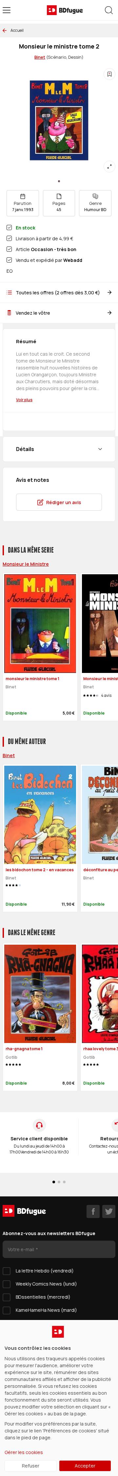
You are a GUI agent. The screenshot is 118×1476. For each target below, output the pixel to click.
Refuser (30, 1466)
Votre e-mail (21, 1249)
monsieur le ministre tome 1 (32, 678)
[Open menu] (6, 10)
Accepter (85, 1466)
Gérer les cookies (24, 1452)
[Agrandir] (109, 166)
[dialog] (59, 1398)
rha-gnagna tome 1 (24, 1049)
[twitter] (108, 1211)
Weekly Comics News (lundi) (46, 1284)
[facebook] (93, 1211)
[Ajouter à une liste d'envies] (109, 74)
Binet (39, 57)
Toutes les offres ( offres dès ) (58, 292)
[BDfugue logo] (65, 10)
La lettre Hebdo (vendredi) (45, 1271)
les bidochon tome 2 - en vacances (40, 870)
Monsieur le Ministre (26, 564)
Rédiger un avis (63, 502)
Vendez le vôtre (33, 313)
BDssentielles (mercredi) (43, 1297)
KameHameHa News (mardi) (46, 1310)
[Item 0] (59, 181)
